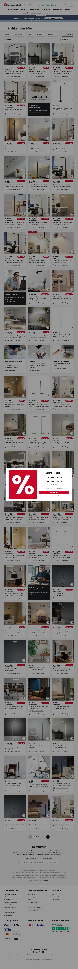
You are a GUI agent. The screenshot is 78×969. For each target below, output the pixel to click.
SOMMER (54, 488)
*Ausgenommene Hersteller (54, 495)
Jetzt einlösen (54, 492)
